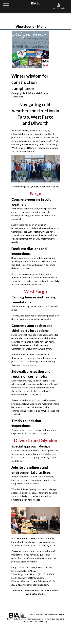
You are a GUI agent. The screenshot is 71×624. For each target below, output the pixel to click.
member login (59, 8)
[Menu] (6, 5)
